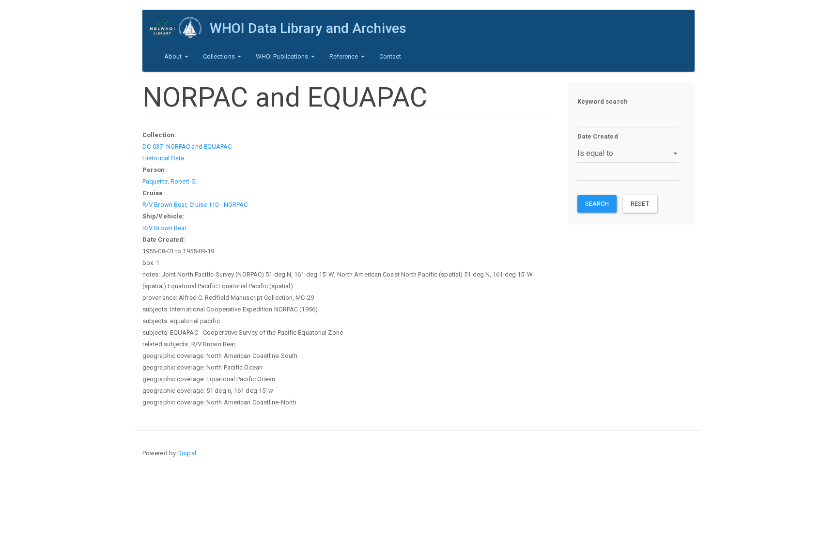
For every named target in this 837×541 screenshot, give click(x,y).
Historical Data (163, 158)
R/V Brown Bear (164, 228)
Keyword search (602, 101)
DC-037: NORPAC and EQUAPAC (187, 146)
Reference (344, 56)
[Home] (180, 27)
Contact (390, 56)
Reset (640, 203)
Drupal (186, 453)
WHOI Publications (283, 56)
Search (597, 203)
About (174, 56)
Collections (219, 56)
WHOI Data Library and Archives (308, 28)
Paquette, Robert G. (169, 181)
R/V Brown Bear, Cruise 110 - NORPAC (195, 204)
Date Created (597, 136)
